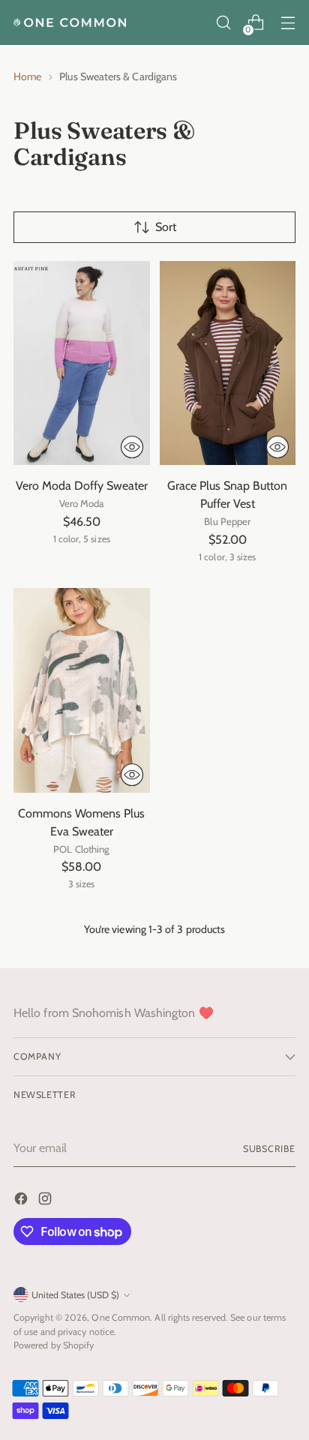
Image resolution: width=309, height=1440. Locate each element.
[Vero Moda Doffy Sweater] (82, 363)
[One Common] (70, 22)
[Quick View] (132, 447)
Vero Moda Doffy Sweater (82, 485)
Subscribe (269, 1148)
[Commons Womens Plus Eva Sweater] (82, 690)
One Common (121, 1317)
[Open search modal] (223, 23)
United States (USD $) (75, 1294)
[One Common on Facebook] (23, 1201)
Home (27, 76)
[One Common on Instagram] (47, 1201)
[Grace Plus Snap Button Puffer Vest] (228, 363)
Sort (165, 227)
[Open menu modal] (287, 23)
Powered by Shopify (54, 1345)
